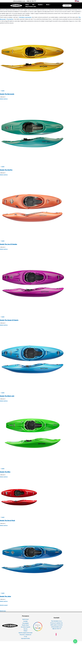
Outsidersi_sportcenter (25, 17)
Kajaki (2, 90)
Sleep (27, 4)
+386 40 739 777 (31, 1)
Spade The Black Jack (7, 396)
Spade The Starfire (6, 170)
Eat (33, 4)
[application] (29, 5)
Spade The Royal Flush (7, 520)
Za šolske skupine (25, 627)
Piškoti (25, 630)
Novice (25, 628)
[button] (75, 641)
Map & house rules (30, 6)
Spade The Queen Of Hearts (9, 320)
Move (47, 4)
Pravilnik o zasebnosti (25, 634)
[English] (76, 0)
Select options (4, 98)
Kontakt (25, 621)
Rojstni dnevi (25, 625)
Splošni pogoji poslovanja (25, 632)
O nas (25, 636)
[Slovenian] (78, 0)
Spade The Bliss (5, 472)
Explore (40, 4)
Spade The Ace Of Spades (8, 244)
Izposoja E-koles (25, 638)
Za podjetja (25, 623)
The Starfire (10, 19)
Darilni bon (3, 610)
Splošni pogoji (4, 605)
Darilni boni (25, 619)
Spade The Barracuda (7, 94)
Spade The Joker (5, 596)
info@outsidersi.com (19, 1)
